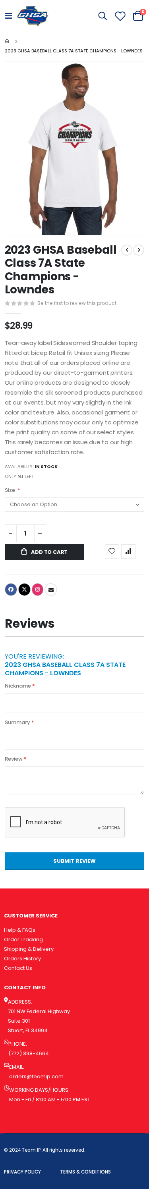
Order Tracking (23, 939)
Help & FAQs (19, 930)
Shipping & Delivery (29, 949)
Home (7, 41)
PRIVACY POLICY (22, 1172)
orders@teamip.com (36, 1076)
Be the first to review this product (76, 303)
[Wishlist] (120, 16)
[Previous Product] (126, 250)
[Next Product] (138, 250)
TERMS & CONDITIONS (85, 1172)
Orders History (22, 958)
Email (51, 589)
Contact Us (18, 968)
